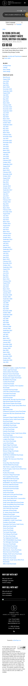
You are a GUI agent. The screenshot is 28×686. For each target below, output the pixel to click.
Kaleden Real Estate (8, 431)
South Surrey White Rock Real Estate (13, 502)
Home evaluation (7, 593)
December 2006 (7, 344)
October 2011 (6, 265)
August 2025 (6, 93)
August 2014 (6, 225)
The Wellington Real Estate (10, 542)
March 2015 (6, 221)
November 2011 (7, 263)
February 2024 (7, 120)
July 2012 (5, 253)
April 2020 (6, 158)
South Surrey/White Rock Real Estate (13, 504)
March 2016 (6, 208)
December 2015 (7, 211)
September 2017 (7, 190)
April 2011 (6, 277)
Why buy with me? (7, 578)
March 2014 (6, 231)
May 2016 (5, 204)
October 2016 (6, 202)
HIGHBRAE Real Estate (9, 425)
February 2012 (7, 261)
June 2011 (6, 273)
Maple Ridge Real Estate (10, 445)
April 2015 (6, 219)
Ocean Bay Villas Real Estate (11, 463)
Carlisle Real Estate (8, 383)
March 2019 (6, 170)
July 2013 (5, 243)
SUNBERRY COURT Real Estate (12, 520)
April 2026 (6, 85)
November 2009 (7, 295)
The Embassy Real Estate (10, 534)
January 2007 (7, 342)
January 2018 (7, 186)
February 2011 (7, 281)
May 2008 (5, 320)
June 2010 (6, 285)
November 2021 (7, 142)
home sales (7, 58)
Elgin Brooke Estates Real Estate (12, 403)
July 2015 (5, 215)
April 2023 (6, 130)
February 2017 (7, 200)
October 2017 (6, 188)
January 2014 (7, 235)
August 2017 (6, 192)
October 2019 (6, 162)
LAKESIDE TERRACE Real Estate (12, 437)
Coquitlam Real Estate (9, 395)
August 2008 (6, 316)
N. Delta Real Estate (8, 457)
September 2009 (7, 299)
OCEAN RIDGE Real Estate (11, 465)
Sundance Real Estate (9, 522)
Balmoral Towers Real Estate (11, 374)
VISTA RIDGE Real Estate (10, 546)
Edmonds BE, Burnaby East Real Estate (14, 399)
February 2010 (7, 291)
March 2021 (6, 150)
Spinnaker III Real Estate (10, 510)
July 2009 (5, 302)
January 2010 (7, 293)
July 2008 (5, 318)
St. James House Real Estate (11, 512)
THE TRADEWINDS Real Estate (12, 540)
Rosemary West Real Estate (11, 486)
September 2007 (7, 330)
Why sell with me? (7, 591)
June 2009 (6, 304)
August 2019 (6, 166)
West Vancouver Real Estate (11, 552)
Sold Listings (6, 71)
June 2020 (6, 156)
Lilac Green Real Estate (9, 441)
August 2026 (6, 79)
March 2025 (6, 103)
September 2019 (7, 164)
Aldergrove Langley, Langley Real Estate (14, 368)
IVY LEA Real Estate (8, 429)
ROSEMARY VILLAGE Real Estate (13, 482)
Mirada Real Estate (8, 449)
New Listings (6, 69)
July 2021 (5, 144)
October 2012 (6, 247)
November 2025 (7, 89)
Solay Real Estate (8, 490)
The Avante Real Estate (9, 532)
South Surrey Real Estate (10, 496)
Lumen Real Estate (8, 443)
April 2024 (6, 116)
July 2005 (5, 362)
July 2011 (5, 271)
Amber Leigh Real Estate (10, 370)
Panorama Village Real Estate (11, 474)
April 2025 (6, 101)
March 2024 (6, 118)
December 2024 (7, 107)
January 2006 (7, 354)
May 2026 (5, 83)
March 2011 (6, 279)
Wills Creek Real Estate (9, 563)
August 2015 (6, 213)
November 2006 (7, 346)
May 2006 (5, 350)
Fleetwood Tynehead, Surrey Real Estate (14, 411)
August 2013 (6, 241)
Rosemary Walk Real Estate (11, 484)
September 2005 (7, 360)
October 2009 (6, 297)
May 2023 (5, 128)
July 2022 (5, 138)
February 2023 (7, 134)
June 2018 (6, 180)
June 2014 (6, 227)
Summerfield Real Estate (10, 518)
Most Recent (6, 77)
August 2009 (6, 301)
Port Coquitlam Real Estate (10, 476)
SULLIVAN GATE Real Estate (11, 516)
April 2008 (6, 322)
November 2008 (7, 310)
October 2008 (6, 312)
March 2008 (6, 324)
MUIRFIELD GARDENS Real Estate (13, 455)
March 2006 (6, 352)
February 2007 (7, 340)
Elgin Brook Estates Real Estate (12, 401)
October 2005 (6, 358)
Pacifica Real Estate (8, 472)
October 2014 (6, 223)
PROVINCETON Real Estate (11, 478)
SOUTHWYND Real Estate (10, 508)
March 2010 (6, 289)
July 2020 (5, 154)
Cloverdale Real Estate (9, 393)
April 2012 (6, 257)
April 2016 (6, 206)
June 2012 (6, 255)
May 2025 (5, 99)
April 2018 (6, 184)
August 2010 (6, 283)
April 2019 (6, 168)
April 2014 (6, 229)
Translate (18, 24)
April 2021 (6, 148)
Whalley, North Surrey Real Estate (12, 554)
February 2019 (7, 172)
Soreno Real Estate (8, 492)
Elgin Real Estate (8, 409)
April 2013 (6, 245)
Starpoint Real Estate (9, 514)
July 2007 (5, 334)
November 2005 (7, 356)
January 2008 (7, 328)
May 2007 (5, 336)
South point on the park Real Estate (13, 494)
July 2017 (5, 194)
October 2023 (6, 122)
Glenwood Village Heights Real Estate (13, 417)
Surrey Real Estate (8, 528)
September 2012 (7, 249)
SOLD (24, 10)
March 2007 (6, 338)
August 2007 (6, 332)
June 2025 (6, 97)
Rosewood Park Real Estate (11, 488)
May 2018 (5, 182)
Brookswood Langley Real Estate (12, 377)
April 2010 (6, 287)
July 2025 (5, 95)
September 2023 (7, 124)
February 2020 (7, 160)
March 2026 (6, 87)
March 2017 (6, 198)
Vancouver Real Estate (9, 544)
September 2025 (7, 91)
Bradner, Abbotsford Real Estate (12, 376)
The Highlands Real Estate (10, 538)
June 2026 (6, 81)
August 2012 (6, 251)
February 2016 (7, 209)
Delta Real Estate (8, 397)
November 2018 (7, 174)
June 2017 (6, 196)
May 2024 (5, 115)
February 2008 (7, 326)
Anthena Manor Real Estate (10, 371)
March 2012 (6, 259)
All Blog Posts (7, 65)
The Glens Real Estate (9, 536)
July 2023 (5, 126)
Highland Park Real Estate (10, 427)
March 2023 (6, 132)
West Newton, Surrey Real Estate (12, 550)
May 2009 (5, 306)
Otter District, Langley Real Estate (12, 467)
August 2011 (6, 269)
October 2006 (6, 348)
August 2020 (6, 152)
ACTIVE (18, 10)
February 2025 (7, 105)
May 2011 (5, 275)
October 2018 (6, 176)
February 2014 (7, 233)
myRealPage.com (17, 640)
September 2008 (7, 314)
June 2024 (6, 112)
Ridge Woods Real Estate (10, 480)
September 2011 (7, 267)
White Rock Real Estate (9, 556)
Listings (5, 67)
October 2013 (6, 237)
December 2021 (7, 140)
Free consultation (7, 595)
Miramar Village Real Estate (11, 451)
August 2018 (6, 178)
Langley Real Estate (8, 439)
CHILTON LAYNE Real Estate (11, 391)
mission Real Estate (8, 453)
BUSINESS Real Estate (9, 379)
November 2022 (7, 136)
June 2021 (6, 146)
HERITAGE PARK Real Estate (11, 423)
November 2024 (7, 109)
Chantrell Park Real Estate (10, 389)
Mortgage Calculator (7, 580)
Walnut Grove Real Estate (10, 548)
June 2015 (6, 217)
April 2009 (6, 308)
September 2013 (7, 239)
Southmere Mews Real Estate (11, 506)
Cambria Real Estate (9, 381)
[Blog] (14, 631)
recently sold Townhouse (14, 56)
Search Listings (6, 582)
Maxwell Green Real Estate (10, 447)
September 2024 (7, 111)
